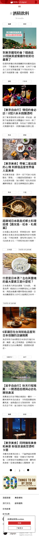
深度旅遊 (6, 497)
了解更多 (19, 528)
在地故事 (6, 508)
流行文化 (6, 503)
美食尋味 (19, 497)
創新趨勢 (19, 503)
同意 (19, 523)
